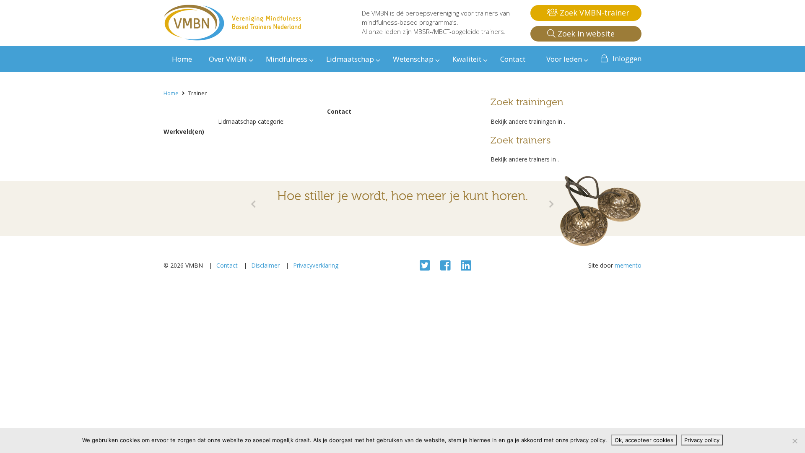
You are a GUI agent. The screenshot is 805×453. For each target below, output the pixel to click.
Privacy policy (701, 440)
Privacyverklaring (315, 265)
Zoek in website (585, 34)
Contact (227, 265)
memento (628, 265)
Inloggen (627, 58)
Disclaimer (265, 265)
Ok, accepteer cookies (644, 440)
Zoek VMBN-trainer (593, 13)
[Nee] (794, 441)
